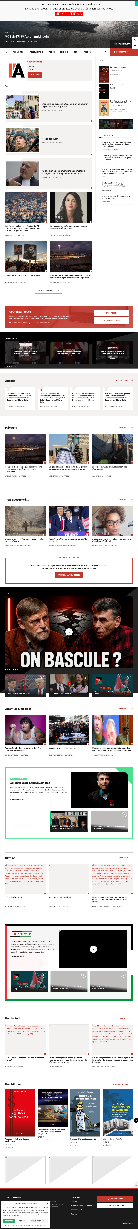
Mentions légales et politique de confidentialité (31, 1225)
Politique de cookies (11, 1225)
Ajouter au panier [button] (31, 1134)
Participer (35, 75)
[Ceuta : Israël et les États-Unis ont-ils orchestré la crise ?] (25, 1030)
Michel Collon (9, 1147)
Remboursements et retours (81, 1206)
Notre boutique (112, 1181)
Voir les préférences (38, 1221)
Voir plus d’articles (47, 291)
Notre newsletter (123, 44)
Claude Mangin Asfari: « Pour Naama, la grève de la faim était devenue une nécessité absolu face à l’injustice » (112, 1060)
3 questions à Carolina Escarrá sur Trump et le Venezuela (68, 540)
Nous (76, 52)
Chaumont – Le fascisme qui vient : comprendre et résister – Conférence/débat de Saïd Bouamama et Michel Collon (84, 396)
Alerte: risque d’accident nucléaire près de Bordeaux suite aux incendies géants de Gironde (117, 158)
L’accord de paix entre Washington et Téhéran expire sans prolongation (65, 105)
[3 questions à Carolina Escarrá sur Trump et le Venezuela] (69, 521)
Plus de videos (10, 366)
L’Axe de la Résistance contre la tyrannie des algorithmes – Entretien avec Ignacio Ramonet (112, 749)
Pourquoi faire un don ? (111, 321)
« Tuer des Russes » (51, 138)
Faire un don (111, 313)
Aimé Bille (73, 1145)
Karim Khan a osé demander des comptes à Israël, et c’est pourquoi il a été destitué (63, 172)
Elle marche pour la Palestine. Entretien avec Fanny (110, 693)
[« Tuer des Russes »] (22, 140)
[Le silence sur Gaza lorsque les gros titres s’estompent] (112, 449)
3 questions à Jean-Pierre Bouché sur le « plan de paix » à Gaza (24, 540)
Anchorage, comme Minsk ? (60, 897)
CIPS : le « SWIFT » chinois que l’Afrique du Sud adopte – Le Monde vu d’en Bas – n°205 (26, 826)
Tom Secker (51, 1140)
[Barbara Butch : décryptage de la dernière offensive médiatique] (25, 730)
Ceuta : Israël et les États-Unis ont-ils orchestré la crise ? (116, 197)
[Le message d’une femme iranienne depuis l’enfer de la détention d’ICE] (71, 207)
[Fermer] (136, 3)
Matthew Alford (42, 1140)
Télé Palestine (36, 52)
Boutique (102, 61)
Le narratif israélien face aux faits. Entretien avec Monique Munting (68, 988)
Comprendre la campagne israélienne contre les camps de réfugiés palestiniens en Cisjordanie (70, 276)
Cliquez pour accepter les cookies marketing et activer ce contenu (25, 352)
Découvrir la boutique (121, 1084)
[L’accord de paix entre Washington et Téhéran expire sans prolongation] (22, 107)
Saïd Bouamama (115, 74)
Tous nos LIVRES (114, 124)
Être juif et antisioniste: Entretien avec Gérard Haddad (106, 988)
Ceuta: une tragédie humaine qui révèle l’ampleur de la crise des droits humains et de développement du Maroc (117, 171)
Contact (74, 1201)
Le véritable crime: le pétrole (61, 694)
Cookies (74, 1214)
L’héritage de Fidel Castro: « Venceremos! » (24, 275)
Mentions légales (77, 1210)
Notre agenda (69, 1181)
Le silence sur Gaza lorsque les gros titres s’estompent (109, 468)
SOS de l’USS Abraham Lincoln (27, 36)
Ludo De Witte (107, 1145)
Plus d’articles (124, 427)
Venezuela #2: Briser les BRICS (18, 694)
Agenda (87, 52)
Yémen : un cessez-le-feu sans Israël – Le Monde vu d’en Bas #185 (67, 827)
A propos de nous (25, 1181)
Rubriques (18, 52)
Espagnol (125, 1223)
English (131, 1223)
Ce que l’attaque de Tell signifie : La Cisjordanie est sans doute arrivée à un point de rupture (68, 468)
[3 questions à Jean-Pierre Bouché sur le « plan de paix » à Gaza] (25, 521)
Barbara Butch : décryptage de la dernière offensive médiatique (23, 749)
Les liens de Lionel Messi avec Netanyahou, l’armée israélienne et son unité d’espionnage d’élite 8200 (116, 185)
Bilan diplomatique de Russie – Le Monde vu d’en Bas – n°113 (108, 827)
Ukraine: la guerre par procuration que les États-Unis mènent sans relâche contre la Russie (116, 144)
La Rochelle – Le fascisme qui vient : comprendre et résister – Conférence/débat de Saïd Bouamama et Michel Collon (19, 396)
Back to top (134, 1184)
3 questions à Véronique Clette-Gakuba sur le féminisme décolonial (111, 540)
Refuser (22, 1221)
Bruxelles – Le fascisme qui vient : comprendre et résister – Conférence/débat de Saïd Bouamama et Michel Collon (117, 396)
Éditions (64, 52)
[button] (47, 1203)
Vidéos (52, 52)
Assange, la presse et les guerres (62, 748)
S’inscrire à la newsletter (69, 575)
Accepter (9, 1221)
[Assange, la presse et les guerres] (69, 730)
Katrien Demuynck (115, 109)
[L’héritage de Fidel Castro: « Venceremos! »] (26, 256)
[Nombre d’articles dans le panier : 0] (135, 40)
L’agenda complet (123, 380)
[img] (16, 70)
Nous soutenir (122, 52)
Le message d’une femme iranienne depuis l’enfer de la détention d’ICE (68, 227)
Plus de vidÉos (16, 956)
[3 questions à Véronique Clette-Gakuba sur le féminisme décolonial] (112, 521)
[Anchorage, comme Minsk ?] (69, 879)
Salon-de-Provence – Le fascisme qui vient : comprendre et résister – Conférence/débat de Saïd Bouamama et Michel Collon (52, 397)
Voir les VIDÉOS (15, 799)
